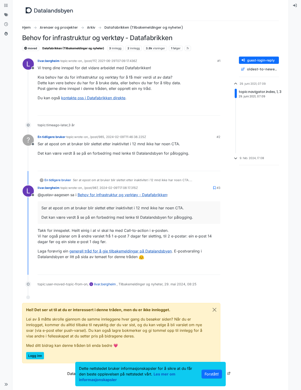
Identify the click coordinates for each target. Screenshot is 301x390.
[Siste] (6, 24)
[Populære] (6, 34)
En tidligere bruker (51, 137)
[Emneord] (6, 15)
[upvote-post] (199, 110)
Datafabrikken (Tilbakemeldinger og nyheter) (73, 48)
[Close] (214, 309)
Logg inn (35, 356)
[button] (6, 384)
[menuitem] (295, 5)
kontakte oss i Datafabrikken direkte (93, 98)
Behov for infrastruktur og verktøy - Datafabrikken (122, 194)
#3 (218, 188)
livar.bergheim (48, 61)
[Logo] (49, 10)
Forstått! (212, 374)
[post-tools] (216, 110)
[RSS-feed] (188, 48)
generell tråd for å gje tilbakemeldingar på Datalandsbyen (120, 251)
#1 (218, 61)
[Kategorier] (6, 5)
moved (32, 48)
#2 (218, 137)
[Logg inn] (295, 5)
